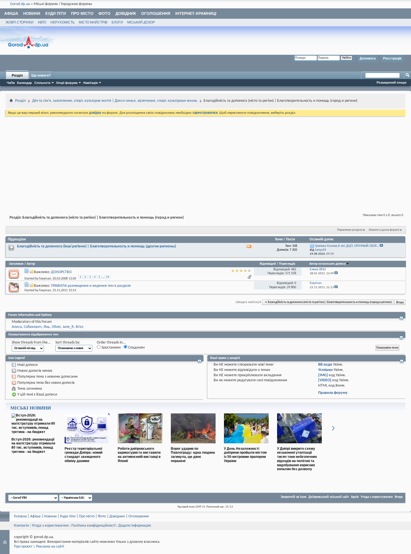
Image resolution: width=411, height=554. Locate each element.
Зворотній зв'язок (293, 497)
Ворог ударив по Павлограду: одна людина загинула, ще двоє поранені (193, 455)
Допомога (368, 58)
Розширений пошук (392, 82)
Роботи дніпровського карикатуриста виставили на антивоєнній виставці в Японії (139, 455)
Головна (20, 516)
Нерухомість (62, 22)
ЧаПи (11, 82)
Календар (24, 82)
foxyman (45, 278)
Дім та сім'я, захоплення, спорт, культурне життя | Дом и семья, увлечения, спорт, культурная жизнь (114, 101)
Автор (31, 264)
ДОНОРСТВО (61, 272)
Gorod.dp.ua (20, 4)
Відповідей (268, 264)
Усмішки (325, 370)
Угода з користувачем (377, 497)
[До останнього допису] (336, 273)
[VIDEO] (324, 380)
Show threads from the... (31, 342)
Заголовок (16, 264)
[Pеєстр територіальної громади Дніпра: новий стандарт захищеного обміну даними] (87, 446)
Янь (47, 327)
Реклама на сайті (50, 546)
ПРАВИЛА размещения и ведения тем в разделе (91, 286)
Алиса (17, 327)
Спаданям (136, 347)
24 (107, 277)
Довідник (125, 13)
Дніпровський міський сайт (328, 497)
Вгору (400, 302)
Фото (104, 13)
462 (293, 269)
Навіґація (90, 82)
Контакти (21, 526)
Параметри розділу (349, 229)
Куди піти (55, 13)
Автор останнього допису (327, 264)
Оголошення (155, 13)
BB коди (325, 365)
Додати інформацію (134, 526)
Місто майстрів (93, 22)
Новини (31, 13)
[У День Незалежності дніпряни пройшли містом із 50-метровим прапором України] (246, 446)
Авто (42, 22)
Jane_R (68, 327)
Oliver (56, 327)
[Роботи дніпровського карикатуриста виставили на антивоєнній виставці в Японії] (140, 446)
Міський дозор (141, 22)
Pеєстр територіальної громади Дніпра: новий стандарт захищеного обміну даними (83, 455)
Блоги (117, 22)
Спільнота (42, 82)
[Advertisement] (205, 159)
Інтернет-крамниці (195, 13)
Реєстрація (392, 58)
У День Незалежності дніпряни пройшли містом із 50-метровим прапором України (245, 455)
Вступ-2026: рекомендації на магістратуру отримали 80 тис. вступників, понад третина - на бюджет (33, 445)
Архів (355, 497)
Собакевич (33, 327)
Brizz (80, 327)
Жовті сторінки (20, 22)
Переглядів (287, 264)
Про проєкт (23, 546)
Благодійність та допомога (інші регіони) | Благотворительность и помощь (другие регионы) (96, 246)
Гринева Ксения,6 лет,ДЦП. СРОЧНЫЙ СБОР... (347, 246)
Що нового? (41, 75)
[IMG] (323, 375)
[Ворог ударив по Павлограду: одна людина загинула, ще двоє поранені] (193, 446)
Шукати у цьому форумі (384, 229)
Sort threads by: (67, 342)
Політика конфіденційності (93, 526)
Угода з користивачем (50, 526)
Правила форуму (333, 393)
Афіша (11, 13)
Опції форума (66, 82)
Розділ (17, 75)
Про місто (82, 13)
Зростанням (110, 347)
